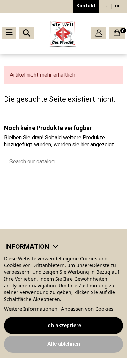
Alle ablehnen (63, 344)
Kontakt (86, 6)
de (117, 6)
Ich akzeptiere (63, 325)
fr (105, 6)
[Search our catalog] (117, 161)
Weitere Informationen (30, 308)
